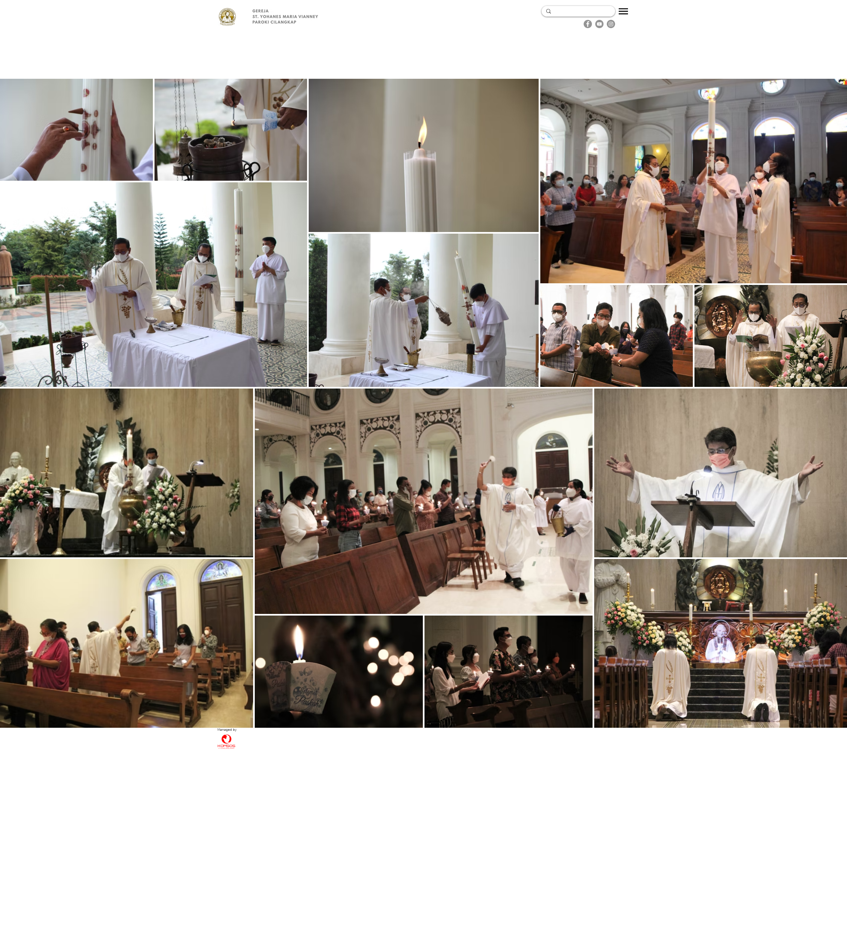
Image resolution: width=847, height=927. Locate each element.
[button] (623, 11)
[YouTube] (599, 24)
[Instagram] (611, 24)
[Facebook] (588, 24)
